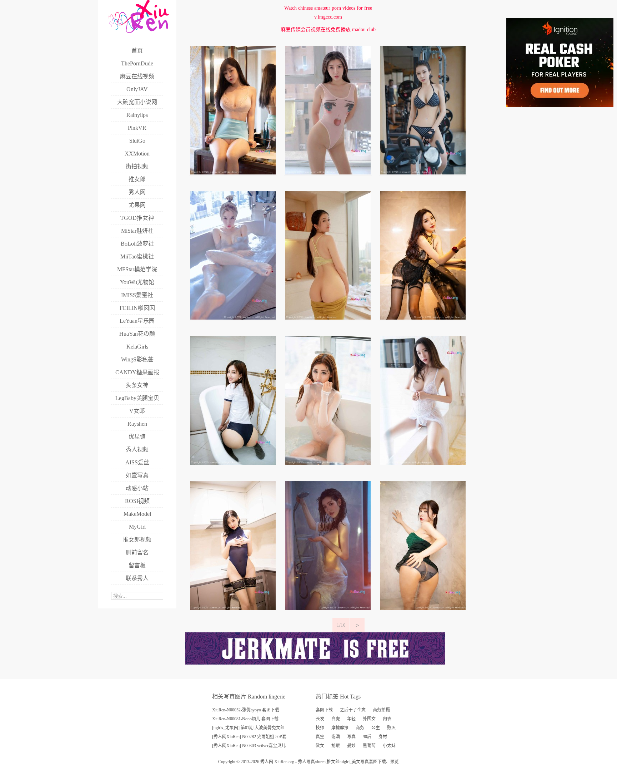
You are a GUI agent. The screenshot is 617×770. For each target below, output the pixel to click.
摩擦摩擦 (339, 727)
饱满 (335, 736)
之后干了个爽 (353, 709)
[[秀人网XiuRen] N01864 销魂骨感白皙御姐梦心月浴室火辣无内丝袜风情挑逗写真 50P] (423, 463)
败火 (391, 727)
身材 (382, 736)
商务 (360, 727)
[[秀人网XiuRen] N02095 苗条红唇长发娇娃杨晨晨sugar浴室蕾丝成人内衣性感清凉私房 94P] (423, 318)
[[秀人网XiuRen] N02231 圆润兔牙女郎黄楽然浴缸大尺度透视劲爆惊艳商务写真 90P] (233, 318)
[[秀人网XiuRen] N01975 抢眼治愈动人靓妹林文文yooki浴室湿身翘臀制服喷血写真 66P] (233, 463)
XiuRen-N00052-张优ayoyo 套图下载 (245, 709)
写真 (351, 736)
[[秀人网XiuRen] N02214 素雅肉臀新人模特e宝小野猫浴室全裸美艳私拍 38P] (328, 318)
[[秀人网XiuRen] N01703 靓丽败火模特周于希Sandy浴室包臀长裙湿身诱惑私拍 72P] (423, 608)
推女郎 (333, 761)
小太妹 (389, 745)
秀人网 (266, 761)
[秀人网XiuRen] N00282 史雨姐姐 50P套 (249, 736)
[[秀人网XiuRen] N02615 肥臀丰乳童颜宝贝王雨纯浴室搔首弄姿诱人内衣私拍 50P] (233, 173)
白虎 (335, 718)
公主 (375, 727)
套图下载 (324, 709)
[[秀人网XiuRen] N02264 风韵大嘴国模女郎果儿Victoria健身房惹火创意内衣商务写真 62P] (423, 173)
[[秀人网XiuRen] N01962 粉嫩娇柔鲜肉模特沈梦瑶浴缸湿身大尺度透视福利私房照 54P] (328, 463)
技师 (320, 727)
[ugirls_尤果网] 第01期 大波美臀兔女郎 (248, 727)
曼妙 (351, 745)
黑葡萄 (369, 745)
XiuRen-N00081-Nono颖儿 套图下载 (245, 718)
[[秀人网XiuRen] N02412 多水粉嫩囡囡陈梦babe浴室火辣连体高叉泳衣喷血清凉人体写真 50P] (328, 173)
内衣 (387, 718)
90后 (367, 736)
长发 (320, 718)
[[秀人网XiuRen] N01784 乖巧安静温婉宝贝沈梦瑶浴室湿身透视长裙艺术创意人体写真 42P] (328, 608)
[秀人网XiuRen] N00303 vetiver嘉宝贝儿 (249, 745)
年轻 (351, 718)
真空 (320, 736)
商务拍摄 (381, 709)
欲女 (320, 745)
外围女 (369, 718)
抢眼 (335, 745)
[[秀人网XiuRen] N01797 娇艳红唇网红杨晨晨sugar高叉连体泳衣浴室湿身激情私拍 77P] (233, 608)
